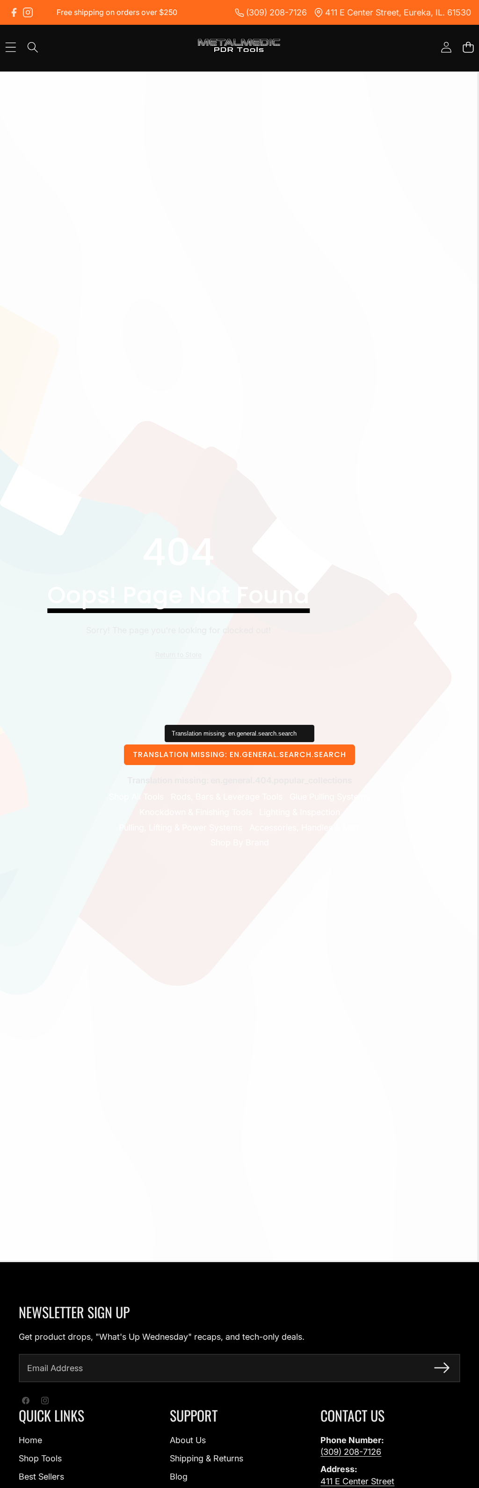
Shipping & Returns (206, 1458)
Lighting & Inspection (299, 812)
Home (30, 1440)
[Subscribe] (442, 1368)
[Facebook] (13, 12)
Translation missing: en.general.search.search (239, 754)
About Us (188, 1440)
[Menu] (10, 47)
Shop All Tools (136, 797)
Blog (179, 1476)
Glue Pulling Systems (330, 797)
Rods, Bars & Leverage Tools (227, 797)
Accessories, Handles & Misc (305, 827)
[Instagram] (27, 12)
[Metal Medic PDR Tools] (239, 47)
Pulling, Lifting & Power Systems (180, 827)
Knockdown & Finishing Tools (195, 812)
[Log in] (446, 47)
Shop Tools (40, 1458)
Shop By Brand (239, 842)
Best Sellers (41, 1476)
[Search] (32, 47)
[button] (468, 47)
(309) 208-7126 (350, 1452)
